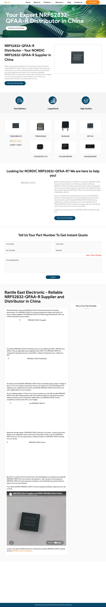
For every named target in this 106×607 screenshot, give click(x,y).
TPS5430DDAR (36, 592)
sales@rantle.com (79, 578)
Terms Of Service (62, 605)
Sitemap (69, 605)
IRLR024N (65, 136)
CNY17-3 (34, 589)
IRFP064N (35, 581)
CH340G (34, 578)
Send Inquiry (93, 2)
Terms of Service (61, 580)
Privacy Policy (60, 578)
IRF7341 (90, 136)
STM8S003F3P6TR (38, 595)
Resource (59, 575)
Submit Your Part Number (16, 28)
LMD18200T (35, 586)
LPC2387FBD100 (65, 157)
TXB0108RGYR (16, 136)
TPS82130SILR (40, 136)
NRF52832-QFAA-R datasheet (22, 551)
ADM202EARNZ (90, 157)
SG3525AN (35, 583)
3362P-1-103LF (16, 145)
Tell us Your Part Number (15, 83)
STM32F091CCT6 (40, 157)
